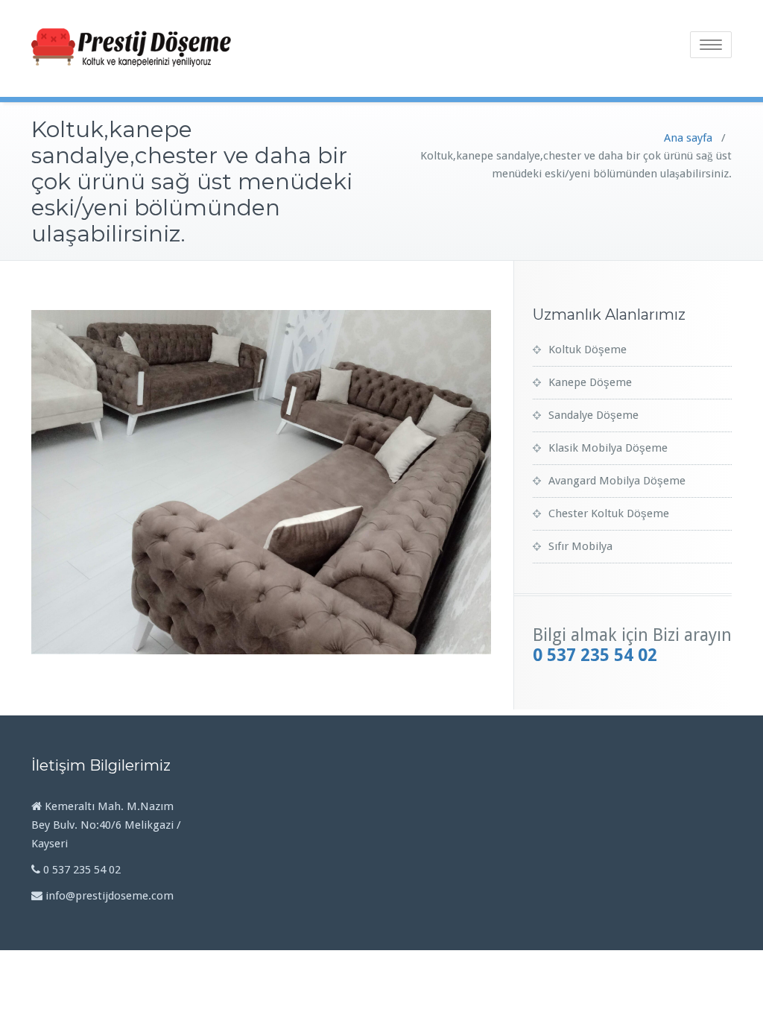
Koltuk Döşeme (587, 349)
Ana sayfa (688, 138)
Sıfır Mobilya (580, 546)
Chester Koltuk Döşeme (608, 513)
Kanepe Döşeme (590, 382)
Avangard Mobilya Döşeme (617, 480)
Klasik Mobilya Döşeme (608, 448)
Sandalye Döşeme (593, 415)
